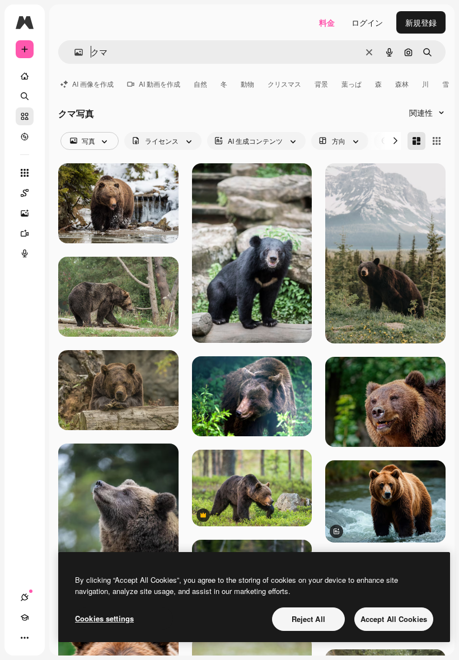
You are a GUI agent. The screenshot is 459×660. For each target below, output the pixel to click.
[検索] (25, 96)
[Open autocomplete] (74, 52)
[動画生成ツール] (25, 233)
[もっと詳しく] (25, 136)
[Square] (437, 141)
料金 (327, 22)
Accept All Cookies (393, 619)
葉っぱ (351, 83)
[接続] (25, 597)
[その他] (25, 638)
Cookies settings (104, 618)
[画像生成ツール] (25, 213)
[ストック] (25, 116)
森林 (402, 83)
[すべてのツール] (25, 173)
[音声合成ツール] (25, 253)
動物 (247, 83)
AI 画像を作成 (93, 83)
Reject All (308, 619)
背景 (321, 83)
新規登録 (421, 22)
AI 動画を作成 (159, 83)
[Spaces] (25, 193)
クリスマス (284, 83)
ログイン (367, 22)
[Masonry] (416, 141)
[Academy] (25, 617)
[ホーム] (25, 76)
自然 (200, 83)
